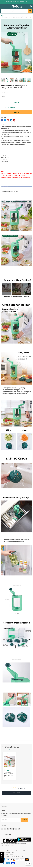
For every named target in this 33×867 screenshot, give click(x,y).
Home (2, 15)
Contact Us (6, 845)
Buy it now (17, 112)
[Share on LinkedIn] (11, 120)
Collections (24, 843)
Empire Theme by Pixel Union (8, 856)
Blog (2, 845)
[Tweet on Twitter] (5, 120)
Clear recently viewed (8, 749)
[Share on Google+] (8, 120)
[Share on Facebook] (2, 120)
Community (18, 843)
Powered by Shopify (19, 856)
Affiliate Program (10, 843)
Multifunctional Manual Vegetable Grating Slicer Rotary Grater (9, 774)
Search (12, 845)
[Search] (30, 11)
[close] (15, 754)
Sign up (25, 819)
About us (3, 843)
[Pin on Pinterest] (14, 120)
